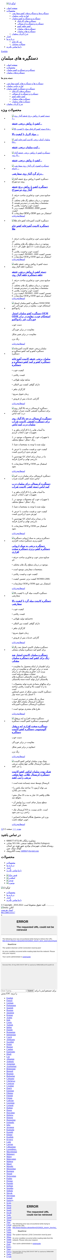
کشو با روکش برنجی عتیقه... (27, 123)
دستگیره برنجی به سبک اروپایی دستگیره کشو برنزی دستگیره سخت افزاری (31, 549)
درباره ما (10, 39)
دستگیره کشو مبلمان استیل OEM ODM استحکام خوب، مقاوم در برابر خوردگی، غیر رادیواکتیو (31, 316)
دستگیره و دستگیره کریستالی (30, 23)
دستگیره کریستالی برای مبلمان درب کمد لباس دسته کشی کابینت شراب (31, 485)
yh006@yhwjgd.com (30, 851)
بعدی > (18, 829)
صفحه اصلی (11, 8)
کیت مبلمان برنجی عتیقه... (26, 147)
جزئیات (15, 216)
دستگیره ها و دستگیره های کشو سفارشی (30, 13)
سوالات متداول (18, 44)
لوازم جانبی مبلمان (20, 16)
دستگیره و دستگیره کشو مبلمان (26, 18)
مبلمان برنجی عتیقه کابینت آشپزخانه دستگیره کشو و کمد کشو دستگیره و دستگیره (31, 361)
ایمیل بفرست (7, 910)
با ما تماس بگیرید (14, 47)
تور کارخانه (17, 42)
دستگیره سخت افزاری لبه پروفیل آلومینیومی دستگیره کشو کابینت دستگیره (29, 729)
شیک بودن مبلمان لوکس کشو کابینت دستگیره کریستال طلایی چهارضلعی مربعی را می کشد (31, 774)
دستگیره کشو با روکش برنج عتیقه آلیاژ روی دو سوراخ (30, 188)
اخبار (8, 36)
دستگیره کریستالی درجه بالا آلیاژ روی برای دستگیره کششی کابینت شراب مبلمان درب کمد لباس (31, 421)
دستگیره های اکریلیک (26, 21)
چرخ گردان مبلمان (20, 34)
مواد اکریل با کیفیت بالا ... (25, 134)
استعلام (21, 216)
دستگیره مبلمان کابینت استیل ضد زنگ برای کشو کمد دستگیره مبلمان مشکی (30, 658)
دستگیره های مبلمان (26, 29)
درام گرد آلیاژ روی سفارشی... (27, 173)
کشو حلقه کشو (24, 26)
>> (14, 829)
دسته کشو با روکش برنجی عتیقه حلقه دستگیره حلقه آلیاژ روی (29, 273)
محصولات (10, 11)
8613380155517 (8, 912)
